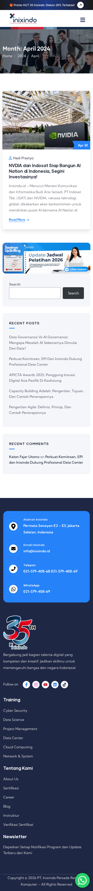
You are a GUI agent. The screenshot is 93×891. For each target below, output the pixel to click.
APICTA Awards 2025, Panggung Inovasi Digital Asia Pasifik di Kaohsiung (42, 378)
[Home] (23, 18)
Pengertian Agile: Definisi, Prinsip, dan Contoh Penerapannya (40, 410)
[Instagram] (36, 684)
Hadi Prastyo (23, 158)
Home (7, 56)
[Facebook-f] (26, 684)
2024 (22, 56)
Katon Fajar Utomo (24, 457)
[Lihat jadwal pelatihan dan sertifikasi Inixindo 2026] (46, 258)
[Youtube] (45, 684)
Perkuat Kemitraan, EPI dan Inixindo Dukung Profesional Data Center (45, 362)
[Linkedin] (55, 684)
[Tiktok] (64, 684)
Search (15, 284)
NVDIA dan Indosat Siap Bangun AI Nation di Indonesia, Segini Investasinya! (45, 171)
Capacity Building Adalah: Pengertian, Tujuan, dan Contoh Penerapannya (46, 394)
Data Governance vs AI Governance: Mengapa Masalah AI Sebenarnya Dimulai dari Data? (43, 342)
